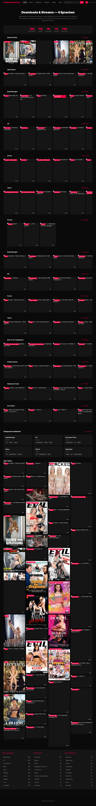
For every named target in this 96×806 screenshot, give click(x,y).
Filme (25, 2)
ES (91, 2)
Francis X (79, 763)
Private (47, 763)
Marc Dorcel (47, 757)
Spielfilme (16, 779)
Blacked (47, 760)
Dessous (16, 776)
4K (16, 760)
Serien (60, 2)
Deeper (47, 772)
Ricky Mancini (79, 772)
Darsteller (46, 2)
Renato (79, 782)
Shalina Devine (79, 779)
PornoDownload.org (12, 2)
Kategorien (38, 2)
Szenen (31, 2)
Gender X (47, 782)
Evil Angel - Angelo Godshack (47, 776)
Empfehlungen (16, 757)
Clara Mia (79, 769)
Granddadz (47, 785)
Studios (54, 2)
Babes (16, 766)
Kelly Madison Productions (47, 766)
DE (86, 2)
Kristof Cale (79, 757)
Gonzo (16, 782)
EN (89, 2)
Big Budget (16, 772)
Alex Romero (79, 776)
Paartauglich (16, 785)
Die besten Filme (16, 763)
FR (94, 2)
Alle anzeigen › (85, 37)
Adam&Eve (47, 779)
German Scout (47, 769)
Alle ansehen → (88, 431)
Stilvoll (16, 769)
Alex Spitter (79, 785)
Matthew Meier (79, 760)
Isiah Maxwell (79, 766)
